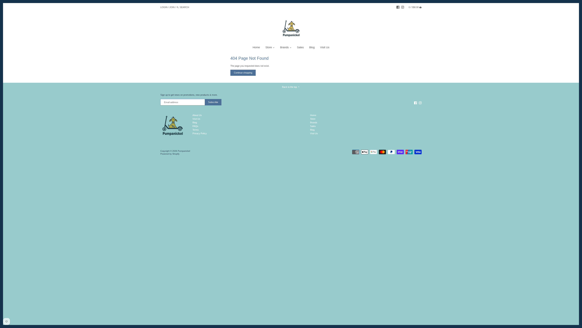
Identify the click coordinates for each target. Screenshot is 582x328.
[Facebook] (397, 7)
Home (313, 115)
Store (312, 119)
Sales (313, 126)
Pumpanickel (184, 151)
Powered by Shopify (169, 154)
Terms (195, 129)
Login (163, 7)
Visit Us (196, 119)
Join (172, 7)
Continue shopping (243, 72)
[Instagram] (402, 7)
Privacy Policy (199, 133)
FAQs (195, 126)
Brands (313, 122)
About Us (197, 115)
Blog (194, 122)
